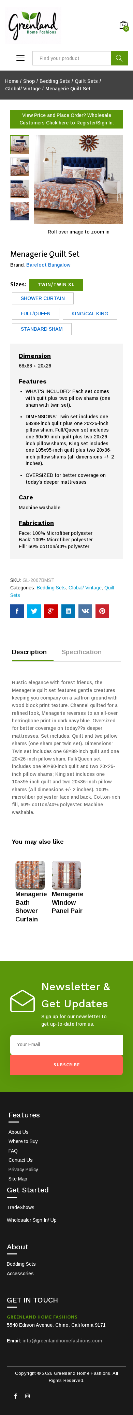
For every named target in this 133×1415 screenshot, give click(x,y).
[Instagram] (27, 1396)
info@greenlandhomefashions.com (62, 1340)
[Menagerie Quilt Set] (17, 611)
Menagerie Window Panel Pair (68, 902)
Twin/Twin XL (56, 284)
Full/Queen (35, 313)
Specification (82, 652)
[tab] (33, 655)
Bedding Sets (51, 587)
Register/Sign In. (95, 122)
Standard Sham (42, 329)
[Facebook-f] (15, 1396)
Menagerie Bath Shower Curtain (31, 906)
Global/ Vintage (85, 587)
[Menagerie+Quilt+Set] (34, 611)
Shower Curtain (43, 298)
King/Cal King (90, 313)
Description (29, 652)
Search (119, 58)
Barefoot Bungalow (48, 265)
